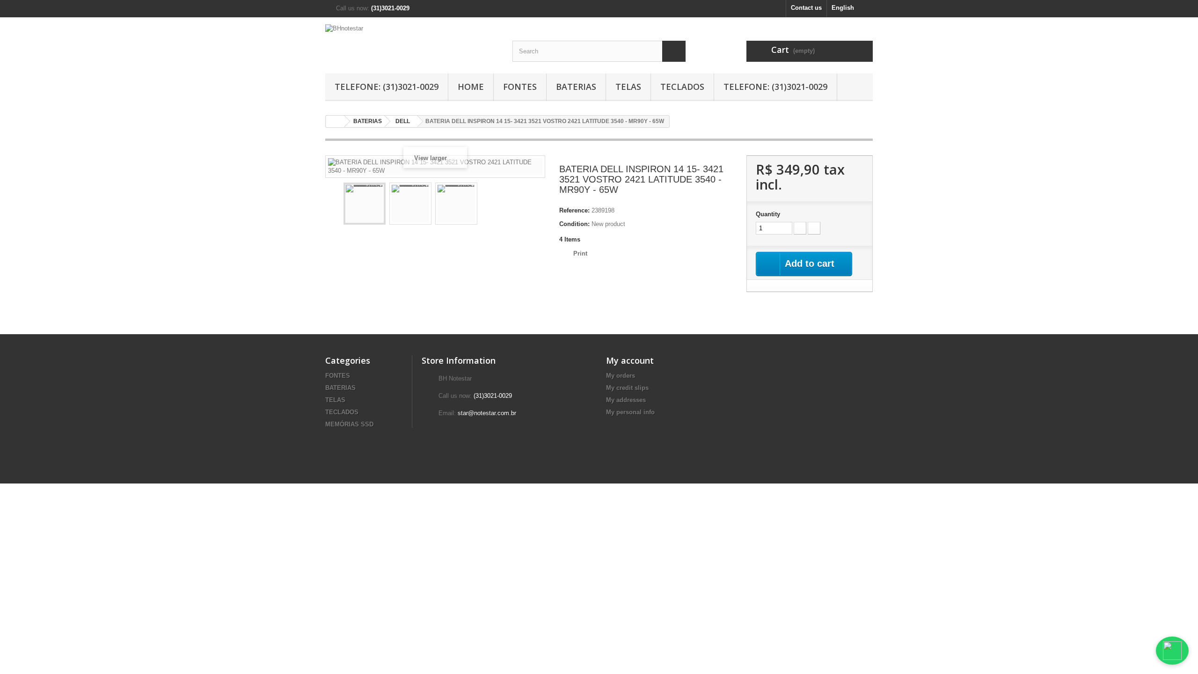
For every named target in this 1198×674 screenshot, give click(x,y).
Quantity (768, 214)
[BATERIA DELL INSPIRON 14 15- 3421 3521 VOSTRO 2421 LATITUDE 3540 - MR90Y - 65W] (364, 203)
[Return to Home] (335, 121)
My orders (620, 375)
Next (531, 205)
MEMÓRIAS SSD (349, 424)
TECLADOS (682, 86)
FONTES (520, 86)
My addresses (626, 399)
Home (471, 86)
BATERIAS (576, 86)
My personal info (630, 412)
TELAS (628, 86)
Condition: (574, 223)
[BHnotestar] (411, 38)
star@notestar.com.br (487, 413)
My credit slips (627, 387)
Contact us (806, 7)
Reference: (574, 210)
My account (630, 360)
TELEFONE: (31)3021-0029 (386, 86)
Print (580, 253)
